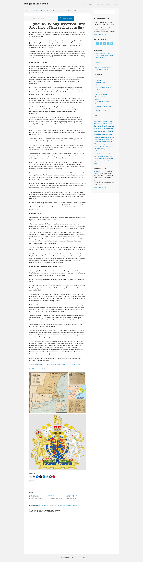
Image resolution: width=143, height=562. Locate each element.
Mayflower (74, 505)
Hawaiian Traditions (100, 110)
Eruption (111, 126)
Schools (97, 85)
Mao (110, 146)
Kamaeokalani (109, 139)
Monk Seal (107, 148)
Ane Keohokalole (108, 119)
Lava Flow (108, 144)
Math (112, 146)
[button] (48, 392)
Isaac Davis (111, 137)
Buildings (97, 104)
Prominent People (100, 82)
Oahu (96, 153)
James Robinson (98, 139)
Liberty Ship (96, 146)
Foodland (97, 62)
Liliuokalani (103, 146)
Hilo (111, 134)
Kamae (104, 139)
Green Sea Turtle (102, 131)
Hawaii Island (100, 134)
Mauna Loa (97, 149)
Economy (97, 89)
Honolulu (103, 137)
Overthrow (98, 60)
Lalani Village (102, 144)
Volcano (101, 161)
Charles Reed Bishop (105, 123)
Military (97, 78)
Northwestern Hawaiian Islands (104, 151)
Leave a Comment (67, 18)
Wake (111, 161)
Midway (103, 149)
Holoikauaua (97, 137)
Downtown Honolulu (101, 126)
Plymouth (59, 505)
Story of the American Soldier (103, 67)
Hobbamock (51, 495)
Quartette (107, 158)
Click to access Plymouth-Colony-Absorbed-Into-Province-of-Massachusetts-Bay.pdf (55, 364)
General (97, 99)
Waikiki (106, 161)
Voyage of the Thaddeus (101, 92)
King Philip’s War (33, 495)
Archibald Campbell (98, 121)
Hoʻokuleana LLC (98, 171)
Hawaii (109, 131)
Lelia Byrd (112, 144)
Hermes (108, 134)
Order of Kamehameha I (101, 69)
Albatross (96, 119)
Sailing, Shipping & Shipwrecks (103, 87)
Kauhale (97, 65)
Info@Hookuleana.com (100, 34)
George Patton (103, 128)
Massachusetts (67, 505)
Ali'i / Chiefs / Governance (102, 101)
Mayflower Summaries (42, 505)
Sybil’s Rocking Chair (100, 57)
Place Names (98, 80)
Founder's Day (97, 128)
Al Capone (101, 119)
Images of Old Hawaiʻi (36, 3)
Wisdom (95, 163)
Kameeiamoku (98, 142)
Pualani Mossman (101, 158)
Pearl (95, 158)
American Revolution (100, 97)
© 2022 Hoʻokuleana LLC (37, 369)
